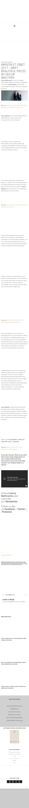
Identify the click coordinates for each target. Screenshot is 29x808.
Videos (14, 756)
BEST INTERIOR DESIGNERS (14, 717)
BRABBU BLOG (14, 709)
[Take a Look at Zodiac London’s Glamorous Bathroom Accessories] (14, 675)
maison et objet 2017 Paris (9, 563)
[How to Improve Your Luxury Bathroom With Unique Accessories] (14, 627)
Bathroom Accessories (6, 62)
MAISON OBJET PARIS (17, 564)
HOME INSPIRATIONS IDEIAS (14, 720)
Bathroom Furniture (14, 752)
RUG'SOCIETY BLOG (14, 712)
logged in (12, 601)
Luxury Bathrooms (17, 561)
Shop (14, 762)
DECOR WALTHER (8, 561)
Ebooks (15, 760)
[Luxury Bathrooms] (14, 35)
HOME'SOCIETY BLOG (14, 714)
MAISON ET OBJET (14, 562)
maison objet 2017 (7, 564)
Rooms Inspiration (14, 758)
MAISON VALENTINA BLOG (14, 706)
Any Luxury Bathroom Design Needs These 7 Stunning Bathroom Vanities (13, 663)
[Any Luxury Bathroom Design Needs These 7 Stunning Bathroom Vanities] (14, 651)
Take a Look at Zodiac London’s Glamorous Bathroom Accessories (13, 687)
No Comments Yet (10, 594)
